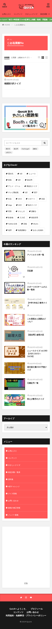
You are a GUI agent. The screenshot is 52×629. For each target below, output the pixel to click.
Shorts (35, 224)
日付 (20, 205)
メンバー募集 (13, 515)
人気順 (13, 57)
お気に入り (6, 14)
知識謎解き (22, 230)
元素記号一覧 (32, 383)
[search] (45, 143)
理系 (10, 211)
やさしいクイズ (31, 14)
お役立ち (9, 152)
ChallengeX (25, 149)
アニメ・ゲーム (14, 186)
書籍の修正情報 (14, 508)
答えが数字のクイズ (35, 399)
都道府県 (34, 217)
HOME (7, 25)
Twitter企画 (12, 224)
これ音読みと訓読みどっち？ (36, 320)
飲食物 (10, 217)
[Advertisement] (26, 555)
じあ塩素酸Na (19, 25)
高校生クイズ (32, 186)
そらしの (21, 211)
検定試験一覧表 (14, 472)
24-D (20, 199)
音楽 (43, 199)
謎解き (35, 149)
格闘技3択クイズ (12, 83)
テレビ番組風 (13, 192)
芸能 (25, 224)
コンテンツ (18, 14)
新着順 (7, 57)
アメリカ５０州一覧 (35, 254)
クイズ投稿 (12, 493)
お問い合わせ (13, 501)
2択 (26, 192)
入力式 (22, 217)
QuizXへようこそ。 (18, 609)
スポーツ (31, 199)
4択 (19, 180)
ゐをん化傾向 (38, 230)
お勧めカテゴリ (24, 57)
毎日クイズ (32, 205)
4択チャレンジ (13, 486)
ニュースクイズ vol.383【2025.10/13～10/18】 (37, 353)
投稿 (10, 180)
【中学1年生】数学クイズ (37, 304)
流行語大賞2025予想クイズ (37, 368)
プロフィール (37, 609)
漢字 (35, 192)
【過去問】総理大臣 (35, 335)
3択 (21, 174)
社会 (10, 199)
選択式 (8, 149)
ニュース (32, 174)
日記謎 (30, 270)
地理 (10, 230)
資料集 (10, 479)
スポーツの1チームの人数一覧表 (37, 288)
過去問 (16, 149)
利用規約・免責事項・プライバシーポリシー (26, 615)
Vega (10, 205)
